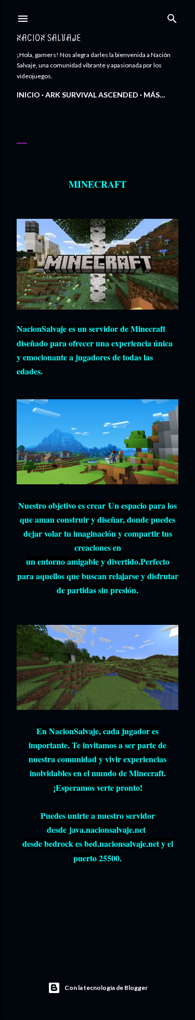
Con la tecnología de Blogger (106, 987)
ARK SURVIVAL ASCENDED (91, 94)
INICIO (28, 94)
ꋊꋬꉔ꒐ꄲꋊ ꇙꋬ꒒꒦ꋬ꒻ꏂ (49, 37)
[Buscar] (172, 16)
